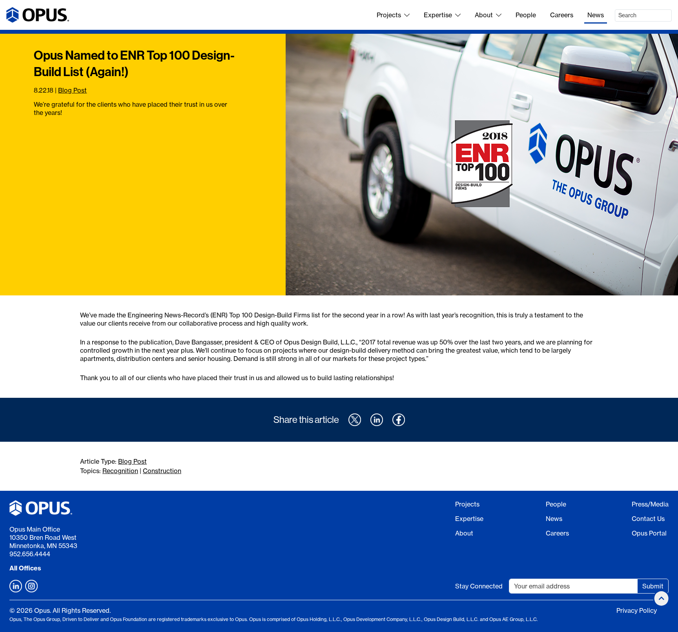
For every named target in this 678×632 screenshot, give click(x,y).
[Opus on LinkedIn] (15, 586)
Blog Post (72, 90)
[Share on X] (354, 419)
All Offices (25, 568)
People (526, 15)
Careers (561, 15)
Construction (162, 471)
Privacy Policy (636, 610)
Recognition (120, 471)
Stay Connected (479, 586)
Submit (652, 586)
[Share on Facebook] (398, 419)
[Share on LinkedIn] (376, 419)
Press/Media (650, 504)
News (595, 15)
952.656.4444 (29, 554)
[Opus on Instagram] (31, 586)
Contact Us (648, 519)
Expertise (438, 15)
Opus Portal (649, 533)
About (484, 15)
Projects (389, 15)
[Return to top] (661, 598)
